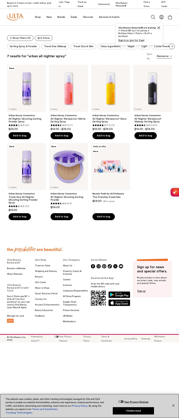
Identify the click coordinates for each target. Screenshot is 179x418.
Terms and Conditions (44, 409)
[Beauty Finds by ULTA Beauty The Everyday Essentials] (110, 173)
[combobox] (164, 56)
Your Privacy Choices (136, 402)
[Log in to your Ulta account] (161, 17)
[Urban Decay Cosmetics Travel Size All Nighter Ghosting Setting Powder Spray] (26, 177)
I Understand (133, 411)
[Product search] (153, 17)
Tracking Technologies (19, 413)
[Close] (173, 405)
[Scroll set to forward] (172, 46)
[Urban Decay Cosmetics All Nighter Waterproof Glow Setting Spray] (110, 98)
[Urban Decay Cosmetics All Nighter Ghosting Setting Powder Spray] (26, 98)
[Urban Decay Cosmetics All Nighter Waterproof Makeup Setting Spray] (152, 98)
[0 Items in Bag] (170, 17)
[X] (158, 27)
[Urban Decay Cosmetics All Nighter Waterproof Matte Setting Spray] (68, 98)
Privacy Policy (79, 406)
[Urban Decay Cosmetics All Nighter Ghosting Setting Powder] (68, 176)
